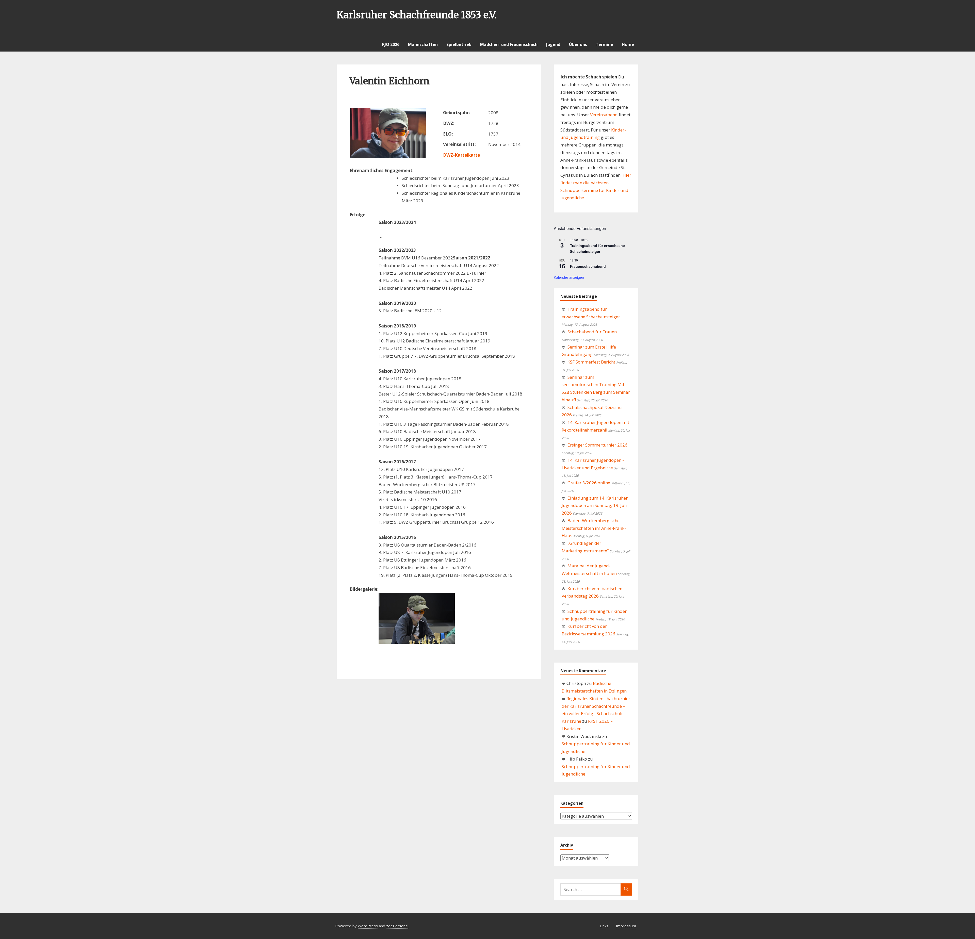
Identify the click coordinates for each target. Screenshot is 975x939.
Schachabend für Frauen (592, 332)
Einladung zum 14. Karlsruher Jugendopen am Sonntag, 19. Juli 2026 (595, 505)
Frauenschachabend (588, 266)
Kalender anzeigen (569, 277)
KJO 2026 (390, 44)
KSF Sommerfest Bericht (591, 362)
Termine (604, 44)
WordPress (368, 925)
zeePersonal (397, 925)
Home (628, 44)
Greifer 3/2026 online (588, 483)
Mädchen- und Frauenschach (509, 44)
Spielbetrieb (459, 44)
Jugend (553, 44)
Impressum (626, 925)
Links (604, 925)
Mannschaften (423, 44)
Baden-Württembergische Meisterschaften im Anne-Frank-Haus (594, 528)
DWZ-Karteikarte (461, 155)
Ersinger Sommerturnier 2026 (597, 445)
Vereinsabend (604, 115)
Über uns (578, 44)
